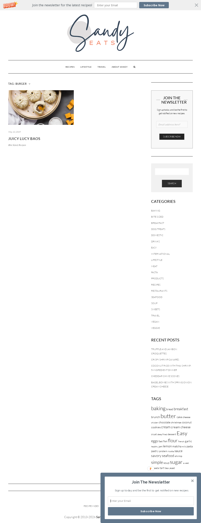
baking (158, 408)
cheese (186, 417)
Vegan (155, 321)
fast (161, 441)
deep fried (162, 434)
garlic (188, 441)
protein (163, 451)
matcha (176, 446)
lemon (167, 446)
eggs (154, 441)
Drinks (155, 241)
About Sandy (120, 67)
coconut (187, 422)
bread (169, 409)
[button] (100, 5)
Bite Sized (13, 145)
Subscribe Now (154, 5)
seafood (168, 455)
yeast (172, 468)
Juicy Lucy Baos (24, 138)
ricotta (171, 451)
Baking (155, 210)
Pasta (154, 272)
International (160, 253)
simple (157, 462)
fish (165, 441)
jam (160, 446)
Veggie (155, 327)
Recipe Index (91, 506)
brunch (155, 417)
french (181, 441)
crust (154, 434)
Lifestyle (86, 67)
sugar (176, 462)
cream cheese (181, 427)
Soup (154, 303)
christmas (176, 422)
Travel (102, 67)
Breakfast (157, 223)
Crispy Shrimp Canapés (165, 359)
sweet (186, 463)
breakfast (181, 409)
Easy (154, 247)
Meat (154, 266)
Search (172, 183)
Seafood (156, 297)
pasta (189, 446)
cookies (156, 427)
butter (168, 415)
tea (166, 468)
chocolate (164, 422)
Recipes (70, 67)
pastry (155, 451)
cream (165, 427)
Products (157, 278)
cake (179, 417)
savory (156, 455)
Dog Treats (158, 229)
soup (166, 462)
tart (162, 468)
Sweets (155, 309)
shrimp (178, 456)
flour (173, 440)
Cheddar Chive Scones (165, 376)
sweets (155, 468)
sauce (179, 451)
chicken (154, 422)
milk (184, 446)
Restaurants (159, 290)
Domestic (157, 235)
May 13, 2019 (14, 132)
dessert (172, 434)
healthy (154, 446)
